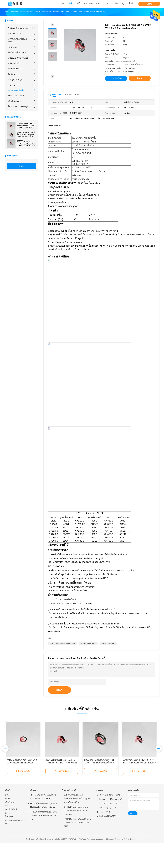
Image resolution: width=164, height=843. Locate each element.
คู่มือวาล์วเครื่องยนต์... (21, 96)
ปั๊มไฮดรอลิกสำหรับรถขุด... (21, 107)
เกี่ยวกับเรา (9, 802)
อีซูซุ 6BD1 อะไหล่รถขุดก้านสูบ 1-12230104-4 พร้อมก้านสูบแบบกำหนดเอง (77, 810)
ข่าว (6, 806)
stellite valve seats (88, 643)
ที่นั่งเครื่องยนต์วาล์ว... (21, 90)
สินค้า (7, 798)
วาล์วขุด (21, 85)
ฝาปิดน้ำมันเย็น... (21, 63)
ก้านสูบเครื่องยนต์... (21, 33)
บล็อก (7, 813)
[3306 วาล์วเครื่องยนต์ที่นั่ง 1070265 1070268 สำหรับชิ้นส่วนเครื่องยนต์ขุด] (11, 135)
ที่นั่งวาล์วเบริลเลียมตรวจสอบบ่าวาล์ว (62, 643)
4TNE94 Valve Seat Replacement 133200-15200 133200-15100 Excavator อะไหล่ (26, 126)
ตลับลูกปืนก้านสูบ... (21, 80)
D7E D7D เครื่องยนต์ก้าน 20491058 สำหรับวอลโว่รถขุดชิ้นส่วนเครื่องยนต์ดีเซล (77, 798)
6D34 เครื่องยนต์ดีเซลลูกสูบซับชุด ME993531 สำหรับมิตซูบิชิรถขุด (43, 805)
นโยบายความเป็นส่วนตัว (14, 822)
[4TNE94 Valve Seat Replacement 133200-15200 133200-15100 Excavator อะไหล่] (11, 126)
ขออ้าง (149, 4)
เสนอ (59, 690)
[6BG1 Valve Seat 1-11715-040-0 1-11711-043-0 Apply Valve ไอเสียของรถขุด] (139, 739)
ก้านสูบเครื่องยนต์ (69, 790)
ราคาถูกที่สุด (116, 78)
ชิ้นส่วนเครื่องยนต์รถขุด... (21, 28)
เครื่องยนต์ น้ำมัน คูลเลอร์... (21, 58)
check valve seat (108, 643)
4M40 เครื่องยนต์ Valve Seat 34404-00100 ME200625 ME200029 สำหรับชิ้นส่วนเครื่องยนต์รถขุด (23, 763)
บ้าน (7, 795)
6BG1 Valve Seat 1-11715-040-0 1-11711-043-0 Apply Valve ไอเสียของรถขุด (139, 763)
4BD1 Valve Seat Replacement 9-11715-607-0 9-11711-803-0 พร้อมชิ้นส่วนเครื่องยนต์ (61, 763)
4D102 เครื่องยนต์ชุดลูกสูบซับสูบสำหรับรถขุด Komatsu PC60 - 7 (43, 796)
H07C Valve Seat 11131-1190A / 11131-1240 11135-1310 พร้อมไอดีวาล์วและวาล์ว (26, 143)
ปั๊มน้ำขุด (21, 74)
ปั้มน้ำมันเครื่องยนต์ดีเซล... (21, 52)
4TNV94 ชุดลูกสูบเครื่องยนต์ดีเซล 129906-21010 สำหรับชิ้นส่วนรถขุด (43, 815)
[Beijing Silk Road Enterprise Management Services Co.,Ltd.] (15, 4)
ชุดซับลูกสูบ (21, 47)
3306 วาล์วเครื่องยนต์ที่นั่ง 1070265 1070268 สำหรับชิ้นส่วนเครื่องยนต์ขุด (26, 134)
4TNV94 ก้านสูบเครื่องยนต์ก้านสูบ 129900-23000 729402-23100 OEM (77, 822)
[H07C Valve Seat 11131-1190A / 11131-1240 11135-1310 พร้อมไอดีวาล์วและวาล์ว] (11, 143)
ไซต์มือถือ (9, 816)
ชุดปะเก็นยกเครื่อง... (21, 69)
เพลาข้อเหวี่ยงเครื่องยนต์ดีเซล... (21, 40)
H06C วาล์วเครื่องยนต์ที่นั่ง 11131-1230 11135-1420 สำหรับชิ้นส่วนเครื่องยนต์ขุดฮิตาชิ (99, 763)
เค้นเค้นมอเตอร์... (21, 101)
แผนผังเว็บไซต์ (11, 809)
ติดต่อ (21, 166)
